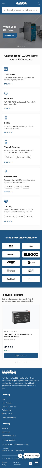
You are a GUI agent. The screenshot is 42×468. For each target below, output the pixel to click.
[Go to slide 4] (24, 46)
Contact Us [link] (6, 432)
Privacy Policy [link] (4, 463)
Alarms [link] (29, 216)
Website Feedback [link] (9, 435)
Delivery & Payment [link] (9, 406)
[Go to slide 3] (22, 46)
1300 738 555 (9, 441)
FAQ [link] (3, 399)
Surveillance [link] (10, 216)
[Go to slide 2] (20, 46)
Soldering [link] (20, 157)
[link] (21, 3)
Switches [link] (26, 187)
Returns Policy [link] (7, 414)
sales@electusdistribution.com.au (16, 444)
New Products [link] (7, 403)
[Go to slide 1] (18, 46)
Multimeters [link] (9, 157)
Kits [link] (28, 157)
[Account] (39, 3)
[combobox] (21, 10)
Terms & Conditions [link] (9, 417)
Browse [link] (7, 84)
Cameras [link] (20, 216)
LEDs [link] (17, 187)
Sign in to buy (21, 355)
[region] (21, 31)
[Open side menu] (3, 3)
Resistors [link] (9, 187)
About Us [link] (5, 428)
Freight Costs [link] (7, 410)
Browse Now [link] (9, 35)
